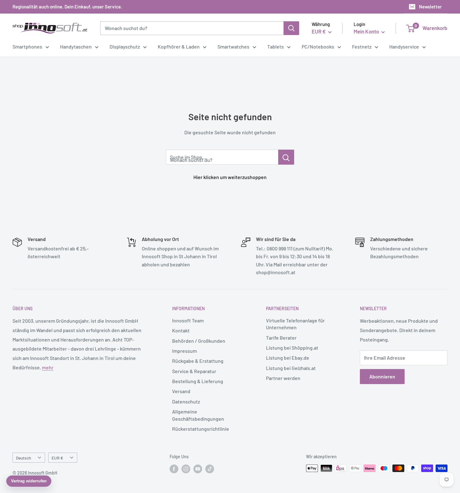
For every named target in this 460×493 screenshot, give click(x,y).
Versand (181, 391)
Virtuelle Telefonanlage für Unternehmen (295, 323)
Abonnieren (382, 376)
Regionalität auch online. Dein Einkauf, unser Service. (67, 6)
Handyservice (404, 46)
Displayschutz (125, 46)
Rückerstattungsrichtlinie (200, 429)
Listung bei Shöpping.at (292, 348)
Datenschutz (186, 401)
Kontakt (181, 330)
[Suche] (291, 28)
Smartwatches (233, 46)
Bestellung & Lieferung (197, 381)
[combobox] (192, 28)
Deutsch (23, 457)
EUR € (57, 457)
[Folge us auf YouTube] (197, 469)
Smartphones (27, 46)
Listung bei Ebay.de (287, 358)
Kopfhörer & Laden (179, 46)
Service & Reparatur (194, 371)
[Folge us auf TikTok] (209, 469)
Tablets (275, 46)
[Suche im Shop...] (286, 157)
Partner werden (283, 378)
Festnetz (361, 46)
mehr (48, 367)
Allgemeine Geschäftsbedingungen (198, 414)
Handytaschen (76, 46)
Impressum (184, 351)
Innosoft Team (188, 320)
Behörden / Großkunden (198, 341)
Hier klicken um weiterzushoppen (230, 177)
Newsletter (430, 6)
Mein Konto (367, 31)
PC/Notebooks (318, 46)
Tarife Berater (281, 338)
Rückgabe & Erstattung (197, 361)
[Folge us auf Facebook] (174, 469)
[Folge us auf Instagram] (185, 469)
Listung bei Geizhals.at (291, 368)
